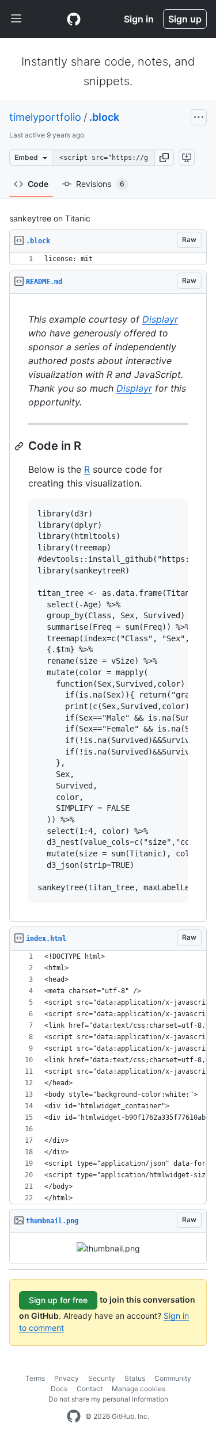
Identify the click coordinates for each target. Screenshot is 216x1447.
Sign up (185, 19)
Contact (90, 1388)
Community (172, 1378)
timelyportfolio (45, 117)
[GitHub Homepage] (74, 1416)
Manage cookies (138, 1388)
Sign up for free (58, 1300)
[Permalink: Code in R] (20, 446)
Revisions (100, 184)
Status (134, 1378)
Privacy (66, 1378)
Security (101, 1378)
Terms (35, 1378)
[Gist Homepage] (74, 19)
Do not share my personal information (108, 1399)
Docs (59, 1388)
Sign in (139, 19)
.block (104, 117)
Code (38, 184)
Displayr (160, 319)
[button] (164, 158)
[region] (108, 259)
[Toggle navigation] (16, 19)
